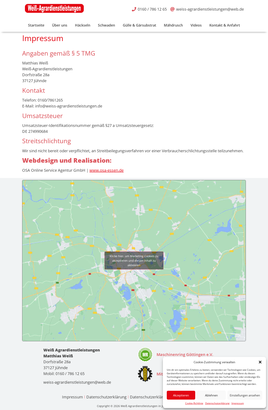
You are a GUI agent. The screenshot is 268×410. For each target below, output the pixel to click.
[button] (260, 362)
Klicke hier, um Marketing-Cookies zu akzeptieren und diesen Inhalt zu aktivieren (134, 260)
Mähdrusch (173, 25)
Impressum (238, 403)
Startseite (36, 25)
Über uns (59, 25)
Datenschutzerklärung (217, 403)
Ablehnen (211, 395)
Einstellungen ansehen (245, 395)
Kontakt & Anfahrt (224, 25)
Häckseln (82, 25)
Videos (196, 25)
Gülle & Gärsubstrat (139, 25)
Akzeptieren (181, 395)
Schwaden (106, 25)
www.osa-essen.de (106, 170)
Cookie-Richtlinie (194, 403)
